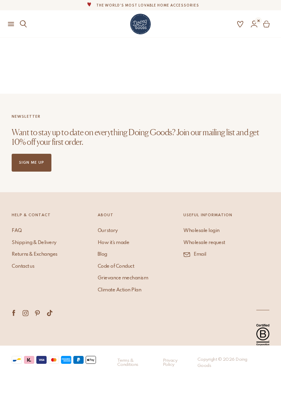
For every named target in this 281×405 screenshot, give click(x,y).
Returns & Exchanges (35, 254)
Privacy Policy (170, 362)
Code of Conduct (116, 266)
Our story (108, 230)
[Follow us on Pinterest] (38, 313)
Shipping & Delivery (34, 242)
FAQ (17, 230)
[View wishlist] (240, 24)
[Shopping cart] (267, 24)
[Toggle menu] (8, 24)
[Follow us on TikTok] (50, 313)
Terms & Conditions (127, 362)
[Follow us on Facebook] (14, 313)
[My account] (254, 24)
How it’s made (114, 242)
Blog (102, 254)
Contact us (23, 266)
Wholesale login (201, 230)
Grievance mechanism (123, 278)
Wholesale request (204, 242)
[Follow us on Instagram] (26, 313)
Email (200, 254)
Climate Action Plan (120, 290)
